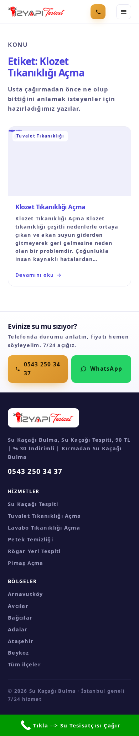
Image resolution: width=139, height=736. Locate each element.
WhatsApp (106, 368)
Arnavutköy (25, 593)
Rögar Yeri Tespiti (34, 551)
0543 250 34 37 (42, 368)
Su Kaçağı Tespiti (33, 503)
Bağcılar (20, 617)
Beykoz (18, 652)
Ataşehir (21, 641)
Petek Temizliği (30, 539)
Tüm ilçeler (24, 664)
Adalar (18, 629)
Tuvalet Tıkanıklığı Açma (44, 515)
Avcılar (18, 605)
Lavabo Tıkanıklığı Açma (44, 527)
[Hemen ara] (98, 11)
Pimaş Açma (25, 562)
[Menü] (123, 11)
